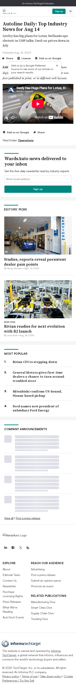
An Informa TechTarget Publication (38, 3)
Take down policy (51, 676)
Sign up (59, 11)
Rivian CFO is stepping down (35, 362)
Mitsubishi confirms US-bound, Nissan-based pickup (37, 393)
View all (8, 518)
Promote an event (42, 586)
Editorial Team (11, 575)
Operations (26, 140)
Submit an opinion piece (46, 580)
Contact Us (10, 580)
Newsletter (9, 586)
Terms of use (30, 676)
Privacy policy (10, 676)
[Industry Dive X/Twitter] (20, 548)
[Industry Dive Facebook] (13, 548)
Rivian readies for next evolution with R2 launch (34, 329)
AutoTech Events (13, 617)
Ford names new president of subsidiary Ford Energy (36, 408)
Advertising (38, 569)
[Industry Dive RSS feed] (27, 548)
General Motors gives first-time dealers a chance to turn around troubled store (38, 376)
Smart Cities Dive (41, 607)
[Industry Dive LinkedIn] (5, 548)
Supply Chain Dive (42, 613)
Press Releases (12, 602)
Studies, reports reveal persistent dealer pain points (35, 262)
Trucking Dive (39, 619)
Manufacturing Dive (43, 602)
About (6, 569)
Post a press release (28, 518)
